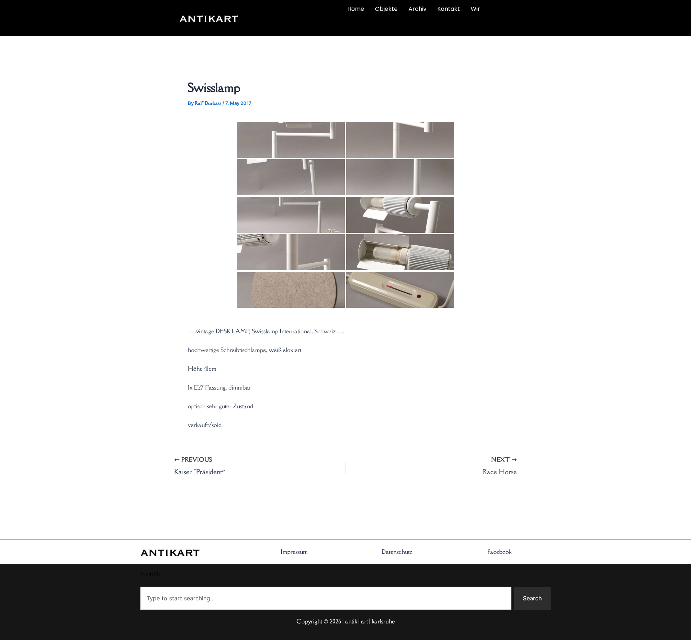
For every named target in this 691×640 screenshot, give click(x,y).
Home (355, 9)
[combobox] (325, 598)
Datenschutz (396, 552)
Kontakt (448, 9)
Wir (475, 9)
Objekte (386, 9)
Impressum (294, 552)
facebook (499, 552)
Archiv (417, 9)
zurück (287, 26)
